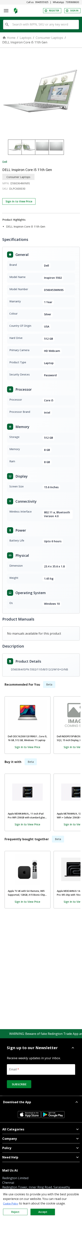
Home (11, 38)
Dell (4, 162)
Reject (15, 1212)
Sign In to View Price (19, 201)
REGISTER (54, 10)
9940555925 (41, 2)
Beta (49, 684)
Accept (42, 1212)
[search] (7, 24)
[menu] (6, 10)
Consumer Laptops (49, 38)
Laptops (25, 38)
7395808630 (72, 2)
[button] (41, 1048)
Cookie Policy (10, 1203)
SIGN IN (74, 10)
